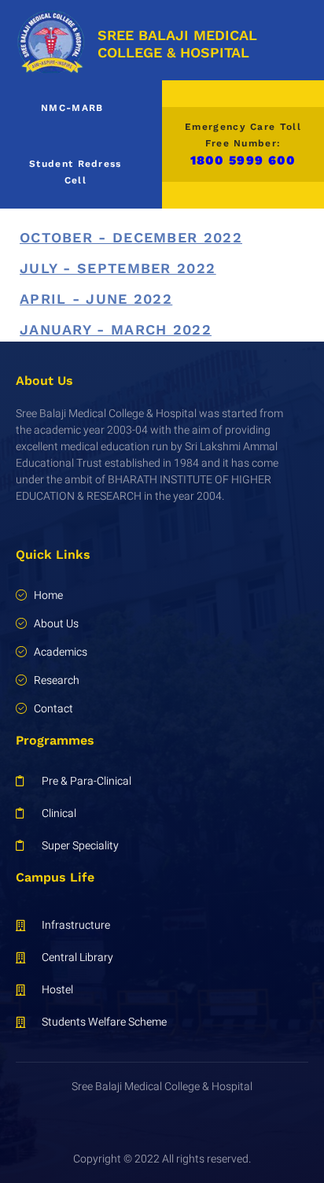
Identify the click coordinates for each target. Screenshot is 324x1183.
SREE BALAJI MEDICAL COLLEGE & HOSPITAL (177, 44)
